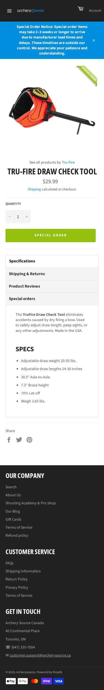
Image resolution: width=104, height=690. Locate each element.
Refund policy (17, 535)
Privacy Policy (17, 587)
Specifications (22, 261)
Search (11, 487)
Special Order (50, 235)
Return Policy (17, 579)
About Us (13, 495)
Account (95, 10)
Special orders (22, 299)
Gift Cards (13, 519)
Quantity (13, 204)
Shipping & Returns (27, 274)
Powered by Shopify (49, 672)
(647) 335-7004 (23, 647)
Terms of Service (19, 527)
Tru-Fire (68, 162)
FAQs (10, 563)
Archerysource (25, 672)
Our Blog (13, 511)
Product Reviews (24, 286)
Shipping (34, 189)
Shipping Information (23, 571)
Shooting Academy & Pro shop (31, 503)
